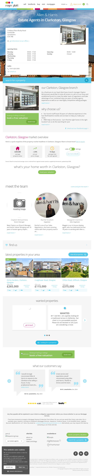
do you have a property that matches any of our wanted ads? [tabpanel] (29, 319)
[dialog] (15, 460)
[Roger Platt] (12, 4)
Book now (31, 122)
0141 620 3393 (14, 69)
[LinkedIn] (81, 453)
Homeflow (85, 470)
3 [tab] (49, 335)
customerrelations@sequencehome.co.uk (48, 423)
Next (85, 269)
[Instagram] (86, 453)
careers (28, 439)
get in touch (29, 325)
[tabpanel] (65, 317)
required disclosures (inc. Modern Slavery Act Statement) (50, 467)
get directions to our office (18, 41)
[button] (16, 471)
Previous (9, 269)
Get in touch (80, 142)
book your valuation (47, 172)
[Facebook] (75, 453)
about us (29, 437)
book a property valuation (77, 435)
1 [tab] (44, 335)
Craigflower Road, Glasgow (45, 280)
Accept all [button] (9, 467)
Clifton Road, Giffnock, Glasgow (75, 280)
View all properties (76, 254)
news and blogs (31, 441)
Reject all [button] (22, 467)
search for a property (76, 440)
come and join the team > (79, 187)
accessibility (31, 467)
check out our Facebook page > (77, 128)
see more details (73, 154)
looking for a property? (48, 343)
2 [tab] (47, 335)
